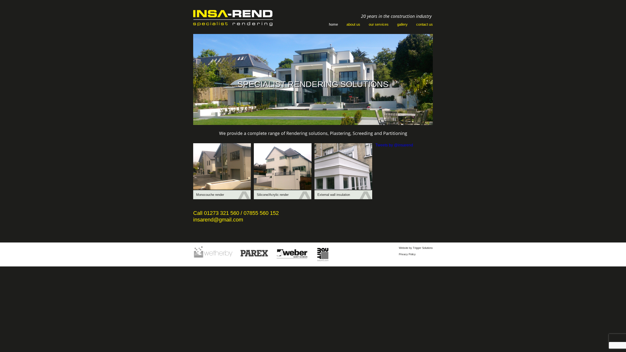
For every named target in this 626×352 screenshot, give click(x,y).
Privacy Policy (407, 254)
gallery (402, 24)
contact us (424, 24)
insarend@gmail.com (218, 220)
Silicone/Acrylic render (273, 195)
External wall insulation (333, 195)
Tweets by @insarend (394, 145)
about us (353, 24)
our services (379, 24)
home (333, 24)
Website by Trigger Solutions (416, 247)
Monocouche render (210, 195)
